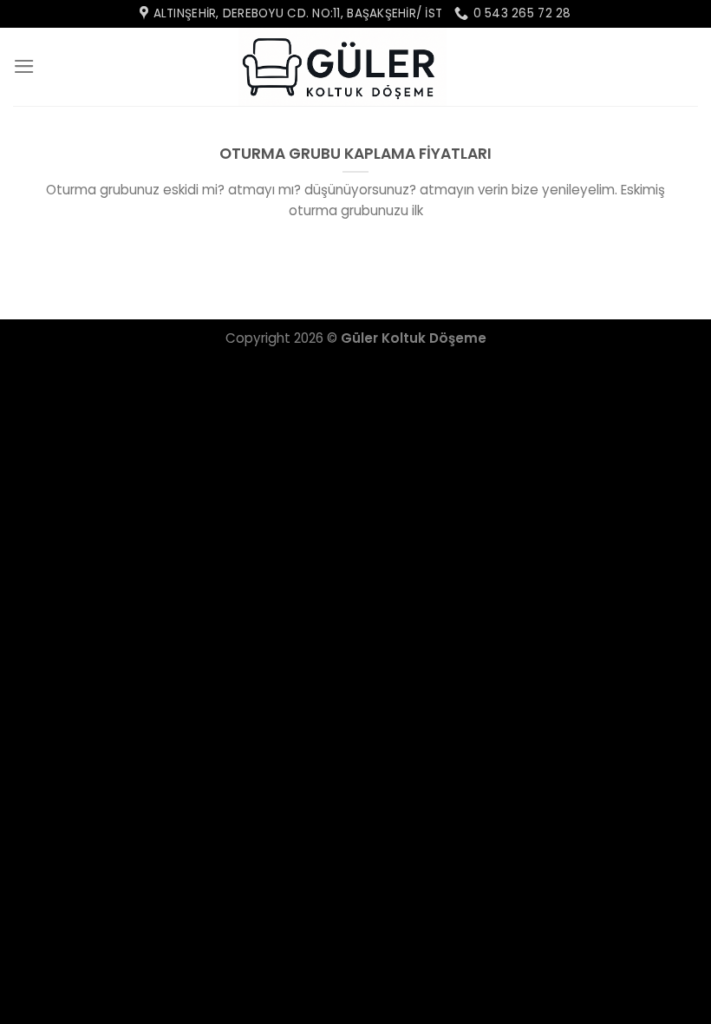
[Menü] (24, 66)
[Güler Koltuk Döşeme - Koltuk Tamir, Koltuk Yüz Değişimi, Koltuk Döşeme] (342, 67)
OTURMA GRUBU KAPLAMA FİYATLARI (355, 154)
